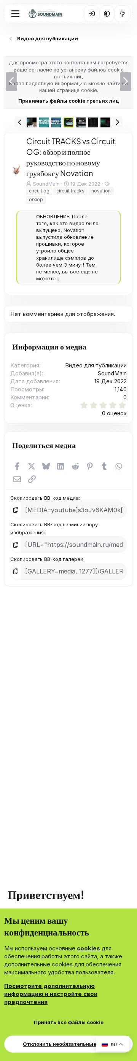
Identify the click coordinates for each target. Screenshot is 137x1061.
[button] (107, 14)
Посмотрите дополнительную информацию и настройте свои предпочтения (50, 993)
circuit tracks (70, 191)
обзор (36, 199)
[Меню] (15, 13)
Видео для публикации (96, 430)
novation (101, 191)
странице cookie (77, 90)
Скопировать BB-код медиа (44, 563)
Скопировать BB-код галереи (46, 624)
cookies (88, 948)
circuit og (39, 191)
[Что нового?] (122, 14)
